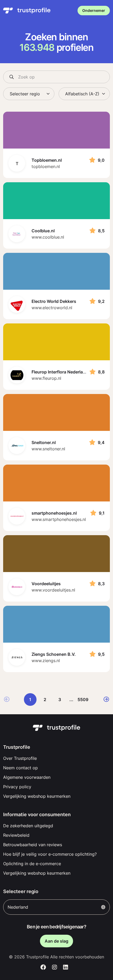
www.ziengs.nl (46, 660)
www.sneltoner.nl (48, 448)
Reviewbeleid (16, 835)
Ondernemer (93, 10)
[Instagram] (54, 967)
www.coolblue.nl (48, 237)
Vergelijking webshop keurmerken (36, 796)
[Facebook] (43, 967)
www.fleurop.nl (46, 378)
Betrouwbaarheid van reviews (32, 844)
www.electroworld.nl (52, 307)
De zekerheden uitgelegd (28, 825)
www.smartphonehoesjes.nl (59, 519)
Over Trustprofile (20, 758)
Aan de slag (56, 941)
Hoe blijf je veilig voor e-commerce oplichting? (50, 854)
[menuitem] (56, 758)
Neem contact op (20, 767)
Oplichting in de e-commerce (32, 863)
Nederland (18, 907)
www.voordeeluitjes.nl (53, 590)
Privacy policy (17, 786)
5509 (83, 699)
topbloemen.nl (46, 166)
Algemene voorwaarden (26, 777)
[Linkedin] (65, 967)
